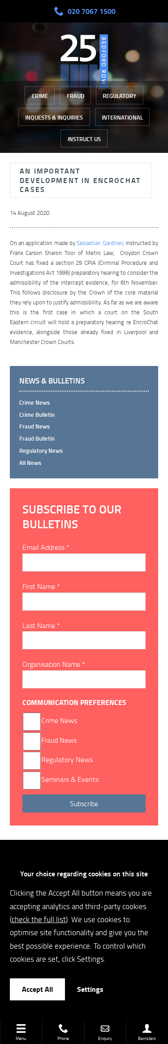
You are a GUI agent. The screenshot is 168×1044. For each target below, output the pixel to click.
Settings (90, 989)
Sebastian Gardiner (99, 243)
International (122, 117)
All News (30, 463)
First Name (41, 586)
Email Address (45, 547)
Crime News (59, 720)
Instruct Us (84, 139)
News (68, 740)
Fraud (75, 96)
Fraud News (34, 426)
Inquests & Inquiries (54, 117)
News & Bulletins (52, 381)
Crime (40, 96)
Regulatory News (41, 450)
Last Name (41, 625)
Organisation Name (53, 664)
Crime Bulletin (37, 414)
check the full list (39, 919)
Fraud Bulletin (37, 438)
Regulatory (119, 96)
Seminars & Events (70, 779)
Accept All (37, 989)
